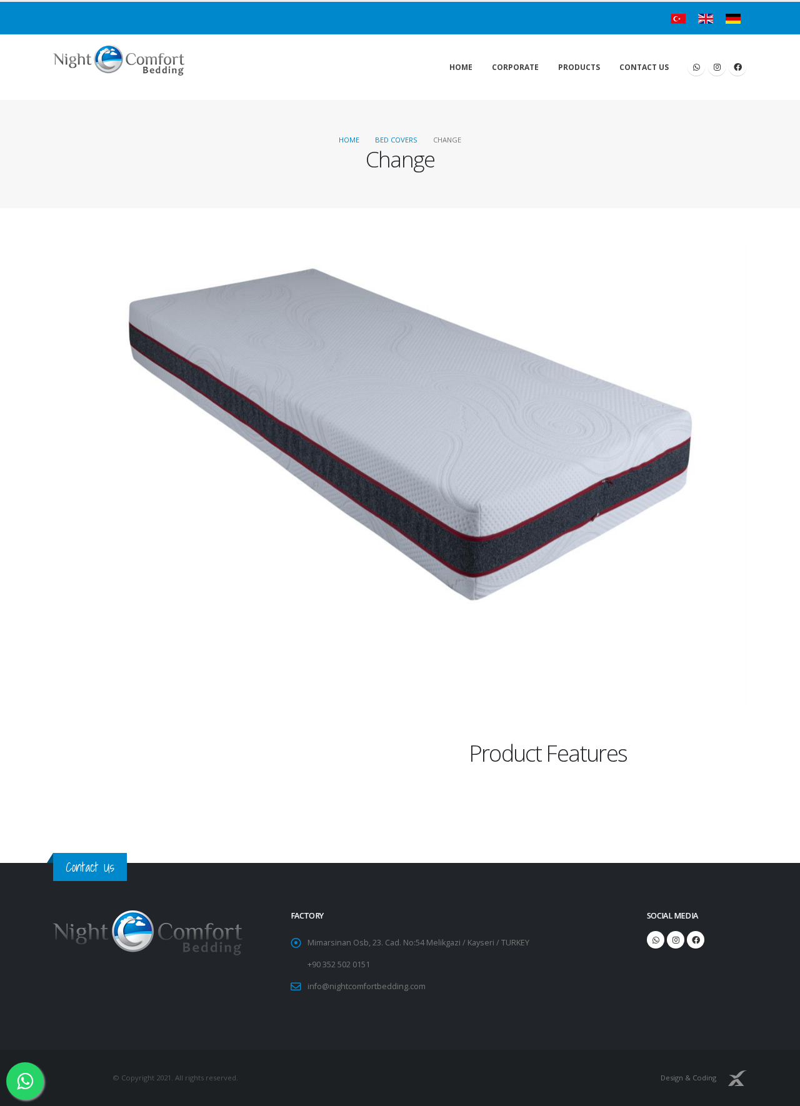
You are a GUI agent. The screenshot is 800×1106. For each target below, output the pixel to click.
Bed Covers (396, 139)
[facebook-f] (737, 67)
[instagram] (717, 67)
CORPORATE (515, 67)
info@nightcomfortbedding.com (367, 986)
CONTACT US (644, 67)
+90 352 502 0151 (339, 964)
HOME (460, 67)
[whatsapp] (696, 67)
